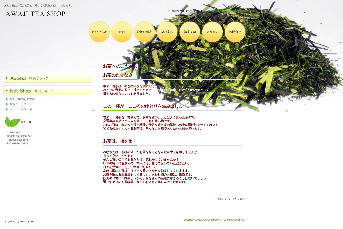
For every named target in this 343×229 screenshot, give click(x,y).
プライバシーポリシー (20, 221)
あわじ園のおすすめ (22, 99)
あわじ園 (78, 14)
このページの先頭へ (233, 198)
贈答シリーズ (18, 104)
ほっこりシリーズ (21, 109)
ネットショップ (50, 90)
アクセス (50, 78)
